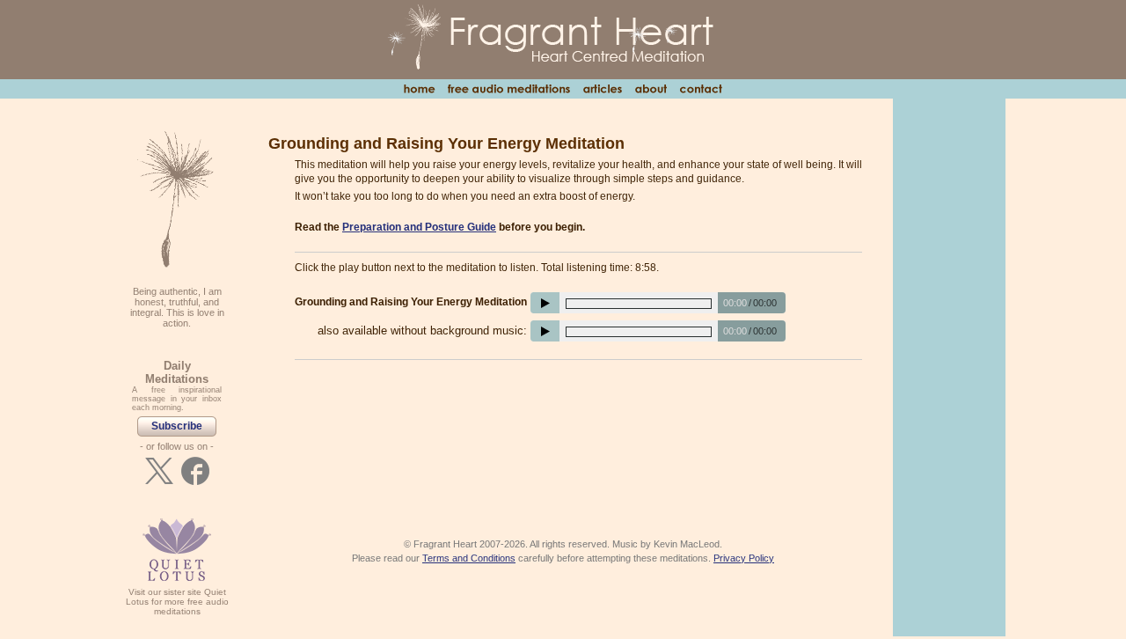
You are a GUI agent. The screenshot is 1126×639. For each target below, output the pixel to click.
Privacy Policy (743, 558)
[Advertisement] (578, 422)
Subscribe (176, 426)
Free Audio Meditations (508, 89)
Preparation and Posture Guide (419, 227)
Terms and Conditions (468, 558)
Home (419, 89)
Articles (602, 89)
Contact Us (700, 89)
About (650, 89)
